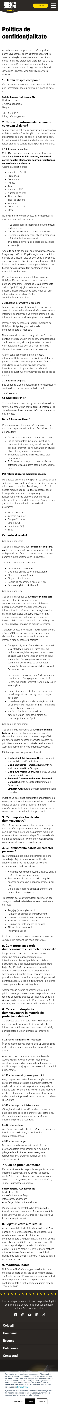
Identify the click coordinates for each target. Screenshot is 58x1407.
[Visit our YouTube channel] (30, 1315)
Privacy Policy (22, 1387)
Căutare (41, 6)
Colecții (8, 1325)
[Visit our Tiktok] (44, 1315)
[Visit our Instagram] (22, 1315)
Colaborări (10, 1348)
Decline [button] (42, 1401)
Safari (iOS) (14, 522)
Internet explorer (16, 516)
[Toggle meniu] (53, 5)
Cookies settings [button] (17, 1401)
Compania (10, 1333)
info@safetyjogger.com (14, 116)
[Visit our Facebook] (15, 1315)
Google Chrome (16, 519)
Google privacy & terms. (33, 659)
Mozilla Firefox (15, 512)
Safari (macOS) (16, 526)
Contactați (10, 1355)
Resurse (8, 1340)
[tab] (29, 1325)
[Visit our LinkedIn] (37, 1315)
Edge (10, 529)
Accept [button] (30, 1401)
